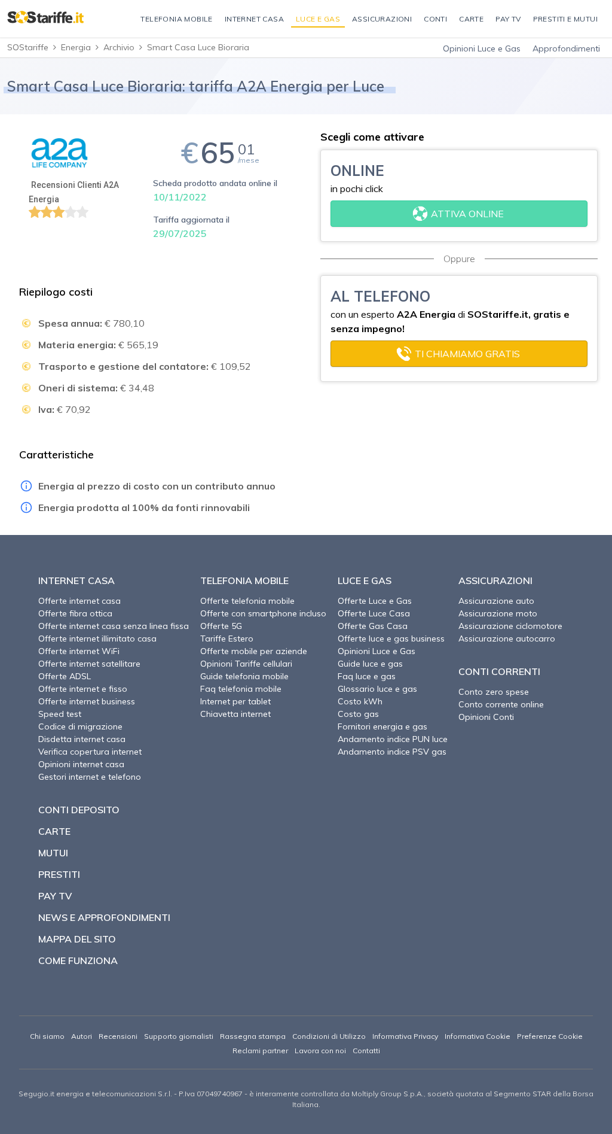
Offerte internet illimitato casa (97, 638)
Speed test (59, 714)
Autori (81, 1036)
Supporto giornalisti (178, 1036)
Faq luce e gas (367, 676)
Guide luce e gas (370, 663)
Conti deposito (79, 810)
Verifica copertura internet (90, 751)
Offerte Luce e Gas (375, 600)
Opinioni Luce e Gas (482, 48)
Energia (76, 47)
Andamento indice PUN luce (393, 739)
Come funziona (78, 960)
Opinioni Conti (486, 717)
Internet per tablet (235, 701)
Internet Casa (76, 580)
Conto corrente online (501, 704)
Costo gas (358, 714)
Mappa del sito (77, 939)
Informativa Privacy (405, 1036)
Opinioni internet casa (81, 764)
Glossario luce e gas (377, 688)
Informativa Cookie (477, 1036)
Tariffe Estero (226, 638)
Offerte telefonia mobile (247, 600)
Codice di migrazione (80, 726)
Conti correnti (499, 671)
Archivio (118, 47)
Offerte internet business (86, 701)
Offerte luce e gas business (391, 638)
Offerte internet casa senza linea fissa (113, 626)
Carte (54, 831)
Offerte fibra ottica (75, 613)
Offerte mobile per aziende (253, 651)
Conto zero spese (493, 691)
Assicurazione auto (496, 600)
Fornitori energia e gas (382, 726)
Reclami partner (260, 1050)
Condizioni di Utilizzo (329, 1036)
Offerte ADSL (64, 676)
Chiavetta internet (235, 714)
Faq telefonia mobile (240, 688)
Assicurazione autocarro (506, 638)
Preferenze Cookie (550, 1036)
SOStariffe (27, 47)
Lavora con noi (320, 1050)
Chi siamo (47, 1036)
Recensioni (118, 1036)
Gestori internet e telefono (89, 776)
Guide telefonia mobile (244, 676)
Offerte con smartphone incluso (263, 613)
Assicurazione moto (497, 613)
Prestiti (59, 874)
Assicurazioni (495, 580)
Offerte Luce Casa (374, 613)
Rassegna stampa (253, 1036)
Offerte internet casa (79, 600)
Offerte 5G (221, 626)
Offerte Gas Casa (373, 626)
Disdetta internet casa (82, 739)
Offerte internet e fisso (82, 688)
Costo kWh (360, 701)
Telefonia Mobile (244, 580)
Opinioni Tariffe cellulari (246, 663)
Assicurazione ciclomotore (510, 626)
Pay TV (55, 896)
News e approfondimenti (104, 917)
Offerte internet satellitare (89, 663)
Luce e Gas (364, 580)
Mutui (53, 853)
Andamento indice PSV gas (392, 751)
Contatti (366, 1050)
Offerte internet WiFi (79, 651)
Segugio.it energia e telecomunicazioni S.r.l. (95, 1093)
